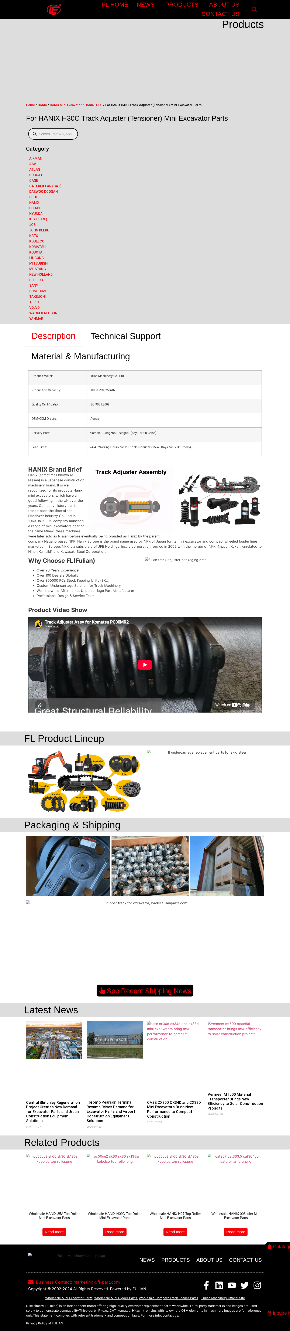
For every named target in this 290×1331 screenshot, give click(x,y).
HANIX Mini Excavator (66, 105)
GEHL (33, 197)
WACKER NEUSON (43, 313)
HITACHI (35, 208)
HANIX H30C (93, 105)
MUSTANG (37, 269)
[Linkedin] (219, 1285)
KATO (33, 236)
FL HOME (115, 4)
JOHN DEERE (39, 230)
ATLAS (34, 169)
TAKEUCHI (37, 297)
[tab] (53, 336)
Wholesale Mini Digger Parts (115, 1298)
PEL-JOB (36, 280)
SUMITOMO (38, 291)
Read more (54, 1232)
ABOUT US (224, 4)
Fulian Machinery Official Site (223, 1298)
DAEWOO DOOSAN (43, 192)
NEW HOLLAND (41, 274)
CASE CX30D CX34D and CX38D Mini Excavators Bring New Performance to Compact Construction (174, 1109)
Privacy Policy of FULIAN (44, 1323)
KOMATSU (37, 247)
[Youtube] (232, 1285)
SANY (33, 285)
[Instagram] (257, 1285)
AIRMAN (35, 158)
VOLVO (34, 308)
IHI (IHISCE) (38, 219)
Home (30, 105)
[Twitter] (244, 1285)
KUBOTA (35, 252)
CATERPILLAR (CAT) (45, 186)
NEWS (146, 4)
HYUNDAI (36, 214)
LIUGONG (36, 258)
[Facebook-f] (206, 1285)
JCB (32, 225)
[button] (254, 9)
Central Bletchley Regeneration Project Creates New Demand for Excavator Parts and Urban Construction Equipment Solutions (53, 1111)
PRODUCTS (181, 4)
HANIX (42, 105)
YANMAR (36, 319)
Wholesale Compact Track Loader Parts (168, 1298)
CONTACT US (220, 14)
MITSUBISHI (38, 263)
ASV (32, 164)
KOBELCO (36, 241)
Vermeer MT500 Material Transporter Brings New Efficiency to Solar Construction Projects (235, 1101)
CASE (33, 181)
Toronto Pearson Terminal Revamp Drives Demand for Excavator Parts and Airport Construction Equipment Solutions (111, 1111)
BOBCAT (36, 175)
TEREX (34, 302)
